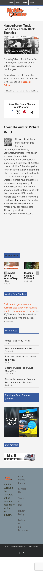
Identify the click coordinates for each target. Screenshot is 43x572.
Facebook (26, 81)
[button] (5, 273)
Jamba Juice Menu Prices (17, 340)
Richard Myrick (9, 91)
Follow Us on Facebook (20, 525)
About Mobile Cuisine (20, 480)
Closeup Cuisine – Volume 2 (29, 275)
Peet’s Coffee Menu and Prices (20, 348)
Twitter (7, 85)
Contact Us (20, 490)
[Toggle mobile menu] (38, 9)
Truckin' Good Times (32, 91)
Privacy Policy (20, 512)
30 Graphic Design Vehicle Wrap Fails (11, 276)
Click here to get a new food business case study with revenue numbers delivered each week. (20, 308)
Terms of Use (20, 501)
